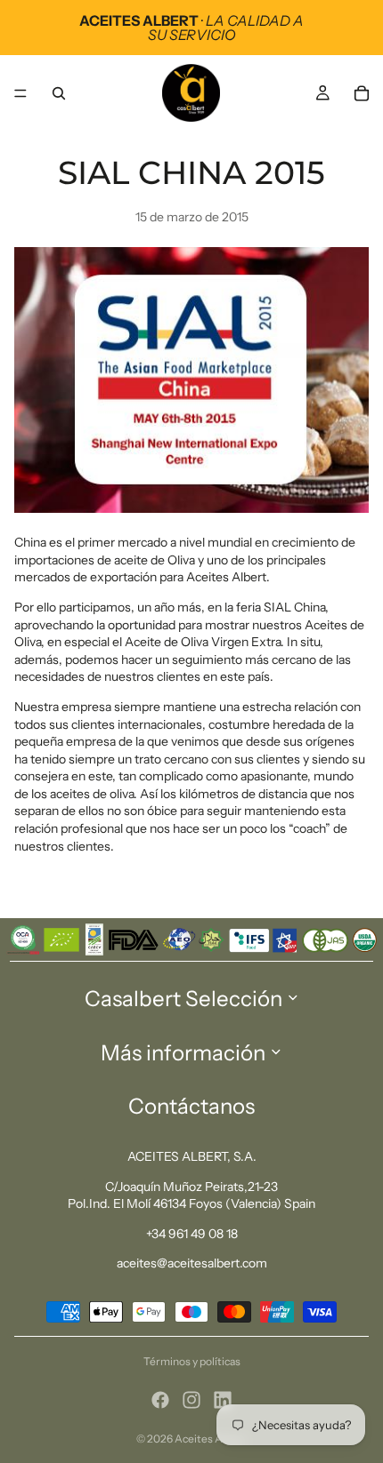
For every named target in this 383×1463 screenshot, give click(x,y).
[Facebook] (160, 1400)
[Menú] (20, 93)
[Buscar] (58, 93)
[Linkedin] (222, 1400)
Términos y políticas (191, 1361)
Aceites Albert (211, 1438)
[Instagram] (191, 1400)
